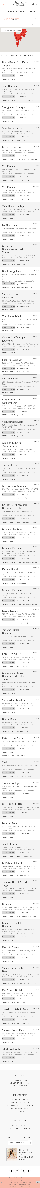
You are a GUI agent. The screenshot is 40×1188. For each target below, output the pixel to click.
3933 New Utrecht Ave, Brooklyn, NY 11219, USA (20, 742)
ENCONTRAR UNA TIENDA (19, 1108)
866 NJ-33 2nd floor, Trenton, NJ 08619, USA (19, 275)
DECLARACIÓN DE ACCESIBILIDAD (20, 1105)
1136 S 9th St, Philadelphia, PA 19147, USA (20, 131)
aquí (29, 1186)
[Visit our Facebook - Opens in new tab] (11, 1171)
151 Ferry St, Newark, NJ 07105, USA (17, 703)
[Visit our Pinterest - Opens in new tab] (17, 1171)
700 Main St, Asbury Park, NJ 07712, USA (20, 489)
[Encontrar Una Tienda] (3, 3)
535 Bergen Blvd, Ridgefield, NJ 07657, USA (20, 974)
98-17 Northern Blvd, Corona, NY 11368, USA (18, 1013)
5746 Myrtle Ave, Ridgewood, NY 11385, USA (20, 807)
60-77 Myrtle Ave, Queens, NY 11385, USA (19, 847)
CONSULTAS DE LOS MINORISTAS (20, 1128)
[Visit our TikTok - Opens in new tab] (28, 1171)
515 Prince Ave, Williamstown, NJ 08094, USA (19, 111)
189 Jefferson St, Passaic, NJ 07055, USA (19, 866)
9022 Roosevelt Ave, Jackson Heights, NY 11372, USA (19, 951)
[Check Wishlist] (37, 4)
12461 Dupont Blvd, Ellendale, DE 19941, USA (19, 683)
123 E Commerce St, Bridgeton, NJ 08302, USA (19, 229)
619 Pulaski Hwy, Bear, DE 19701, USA (18, 301)
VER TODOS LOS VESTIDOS (20, 1080)
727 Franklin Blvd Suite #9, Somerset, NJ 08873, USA (19, 426)
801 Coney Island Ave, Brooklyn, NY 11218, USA (19, 766)
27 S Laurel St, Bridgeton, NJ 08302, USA (20, 255)
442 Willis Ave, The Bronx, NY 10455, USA (20, 1033)
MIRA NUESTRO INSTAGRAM (20, 1083)
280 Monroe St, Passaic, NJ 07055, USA (19, 888)
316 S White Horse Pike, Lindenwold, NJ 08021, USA (19, 69)
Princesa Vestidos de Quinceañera (23, 73)
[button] (7, 3)
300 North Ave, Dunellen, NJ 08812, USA (19, 532)
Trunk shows (20, 1111)
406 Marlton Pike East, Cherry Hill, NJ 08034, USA (18, 90)
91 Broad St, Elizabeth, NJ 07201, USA (18, 657)
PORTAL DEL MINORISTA (20, 1125)
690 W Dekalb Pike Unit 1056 (15, 190)
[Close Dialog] (1, 1182)
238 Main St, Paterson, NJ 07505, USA (18, 993)
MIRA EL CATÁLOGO (20, 1086)
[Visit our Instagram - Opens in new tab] (23, 1171)
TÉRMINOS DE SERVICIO (20, 1099)
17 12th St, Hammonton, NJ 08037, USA (18, 150)
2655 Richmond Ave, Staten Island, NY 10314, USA (18, 594)
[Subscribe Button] (30, 1142)
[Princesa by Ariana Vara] (20, 3)
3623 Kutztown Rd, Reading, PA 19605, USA (18, 573)
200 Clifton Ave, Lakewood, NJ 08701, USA (20, 344)
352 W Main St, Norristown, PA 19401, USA (20, 209)
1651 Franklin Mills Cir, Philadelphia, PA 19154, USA (19, 170)
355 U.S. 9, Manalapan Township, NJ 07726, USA (20, 383)
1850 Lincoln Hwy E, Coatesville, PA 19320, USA (20, 321)
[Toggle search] (33, 4)
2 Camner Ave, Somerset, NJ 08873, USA (19, 406)
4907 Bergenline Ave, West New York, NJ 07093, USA (19, 827)
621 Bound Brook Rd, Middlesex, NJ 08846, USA (20, 512)
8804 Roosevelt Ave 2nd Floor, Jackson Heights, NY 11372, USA (18, 930)
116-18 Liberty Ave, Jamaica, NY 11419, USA (20, 907)
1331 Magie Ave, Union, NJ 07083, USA (18, 614)
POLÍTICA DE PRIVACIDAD (20, 1102)
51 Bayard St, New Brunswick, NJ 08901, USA (19, 469)
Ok (38, 1182)
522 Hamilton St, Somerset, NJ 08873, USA (20, 449)
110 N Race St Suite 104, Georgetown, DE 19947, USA (19, 787)
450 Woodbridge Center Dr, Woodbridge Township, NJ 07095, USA (19, 552)
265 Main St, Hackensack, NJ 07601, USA (19, 1052)
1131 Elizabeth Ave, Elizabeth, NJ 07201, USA (19, 637)
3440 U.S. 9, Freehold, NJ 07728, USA (18, 363)
